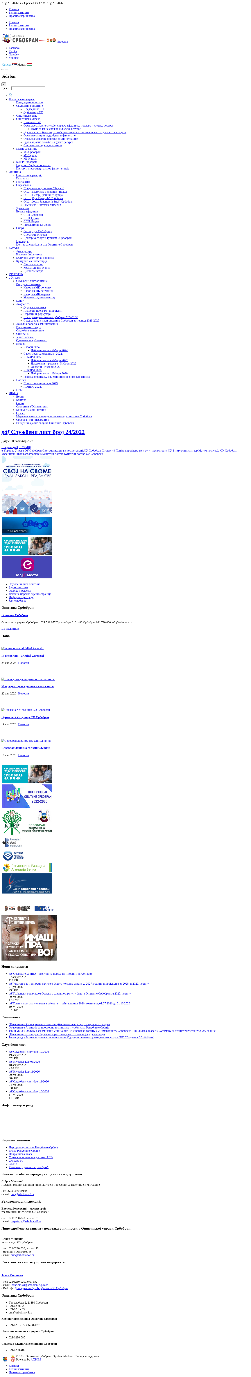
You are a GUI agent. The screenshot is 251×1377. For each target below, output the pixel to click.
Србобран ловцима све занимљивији (25, 747)
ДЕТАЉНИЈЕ (10, 628)
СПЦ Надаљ (31, 221)
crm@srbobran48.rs (22, 1194)
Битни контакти (19, 12)
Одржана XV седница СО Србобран (25, 717)
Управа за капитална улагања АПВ (31, 1157)
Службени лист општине (32, 280)
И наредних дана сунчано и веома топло (27, 686)
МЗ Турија (30, 155)
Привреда (22, 241)
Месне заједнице (26, 148)
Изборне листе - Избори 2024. (49, 350)
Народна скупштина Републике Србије (33, 1147)
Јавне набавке (25, 337)
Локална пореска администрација (37, 323)
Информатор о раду (28, 327)
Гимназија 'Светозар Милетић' (43, 204)
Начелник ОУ (32, 122)
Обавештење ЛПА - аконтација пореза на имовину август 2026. (53, 973)
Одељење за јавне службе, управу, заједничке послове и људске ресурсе (68, 125)
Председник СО (34, 109)
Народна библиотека (29, 254)
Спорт (20, 228)
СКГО (13, 1163)
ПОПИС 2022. (33, 386)
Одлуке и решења (35, 307)
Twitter (13, 51)
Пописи (21, 380)
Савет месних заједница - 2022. (43, 353)
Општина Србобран (14, 615)
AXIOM (36, 1359)
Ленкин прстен (33, 264)
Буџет (20, 300)
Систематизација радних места (43, 145)
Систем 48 (22, 333)
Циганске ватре (33, 270)
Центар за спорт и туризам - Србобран (48, 237)
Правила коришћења (22, 15)
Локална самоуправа (22, 99)
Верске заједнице (27, 211)
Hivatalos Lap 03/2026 (26, 1061)
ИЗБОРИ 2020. (33, 370)
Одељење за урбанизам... (31, 340)
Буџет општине (18, 587)
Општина (15, 171)
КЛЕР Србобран (26, 161)
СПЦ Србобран (33, 214)
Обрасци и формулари (37, 313)
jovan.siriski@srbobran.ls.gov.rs (29, 1284)
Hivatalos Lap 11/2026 (26, 1071)
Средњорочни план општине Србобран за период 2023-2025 (61, 320)
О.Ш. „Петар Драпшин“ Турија (43, 194)
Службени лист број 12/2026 (31, 1051)
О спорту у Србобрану (38, 231)
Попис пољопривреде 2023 (41, 383)
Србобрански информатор (32, 419)
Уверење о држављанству (39, 297)
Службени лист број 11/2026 (31, 1081)
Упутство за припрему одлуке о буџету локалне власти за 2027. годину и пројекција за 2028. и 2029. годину (81, 983)
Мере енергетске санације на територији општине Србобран (54, 416)
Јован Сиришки (12, 1275)
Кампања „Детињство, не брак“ (29, 1167)
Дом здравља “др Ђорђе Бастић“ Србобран (41, 1288)
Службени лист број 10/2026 (31, 1091)
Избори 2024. (32, 347)
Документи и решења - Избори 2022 (53, 363)
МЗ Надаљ (30, 158)
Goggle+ (14, 54)
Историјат (22, 178)
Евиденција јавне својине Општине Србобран (45, 423)
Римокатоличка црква (37, 224)
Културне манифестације (31, 261)
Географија (23, 181)
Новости (23, 662)
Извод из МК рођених (37, 287)
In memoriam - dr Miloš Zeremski (22, 655)
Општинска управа (28, 118)
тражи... (6, 88)
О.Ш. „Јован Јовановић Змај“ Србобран (48, 201)
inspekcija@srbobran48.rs (26, 1221)
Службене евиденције (30, 330)
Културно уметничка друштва (35, 257)
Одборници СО (33, 112)
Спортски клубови (35, 234)
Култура (14, 247)
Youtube (14, 57)
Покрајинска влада (21, 1154)
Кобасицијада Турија (37, 267)
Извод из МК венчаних (38, 290)
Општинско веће (26, 115)
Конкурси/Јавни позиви (31, 409)
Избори (21, 343)
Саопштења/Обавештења (32, 406)
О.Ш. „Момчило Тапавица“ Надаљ (45, 191)
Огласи (20, 413)
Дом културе (24, 251)
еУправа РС (16, 1160)
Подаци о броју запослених (33, 165)
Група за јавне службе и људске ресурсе (56, 128)
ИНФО (13, 393)
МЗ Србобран (32, 152)
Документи (23, 304)
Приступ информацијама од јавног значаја (42, 168)
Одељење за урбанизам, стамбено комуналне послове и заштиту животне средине (75, 132)
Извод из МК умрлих (37, 294)
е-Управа (14, 277)
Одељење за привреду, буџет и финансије (50, 135)
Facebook (14, 47)
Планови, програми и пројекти (43, 310)
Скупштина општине (29, 105)
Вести (20, 396)
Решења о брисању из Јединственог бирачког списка (57, 376)
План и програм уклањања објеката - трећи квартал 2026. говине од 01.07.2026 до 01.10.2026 (71, 1003)
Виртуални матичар (28, 284)
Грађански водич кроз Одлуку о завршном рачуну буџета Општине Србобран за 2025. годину (72, 993)
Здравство (22, 208)
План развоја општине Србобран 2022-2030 (51, 317)
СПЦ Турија (31, 218)
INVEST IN (16, 274)
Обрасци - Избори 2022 (45, 366)
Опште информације (29, 175)
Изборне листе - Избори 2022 (49, 360)
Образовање (23, 185)
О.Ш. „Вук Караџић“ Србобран (43, 198)
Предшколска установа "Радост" (44, 188)
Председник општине (29, 102)
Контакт (14, 9)
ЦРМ (19, 389)
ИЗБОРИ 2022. (33, 356)
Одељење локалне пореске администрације (51, 138)
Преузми (16, 447)
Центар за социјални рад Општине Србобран (44, 244)
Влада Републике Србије (24, 1150)
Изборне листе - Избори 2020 (49, 373)
